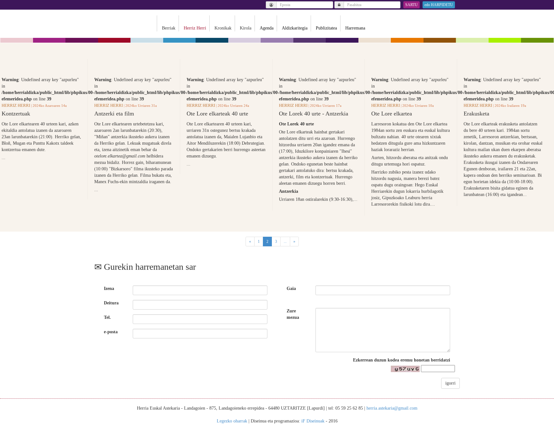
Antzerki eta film (114, 113)
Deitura (111, 303)
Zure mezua (293, 314)
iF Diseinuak (312, 421)
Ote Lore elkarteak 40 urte (217, 113)
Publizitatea (326, 28)
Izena (109, 288)
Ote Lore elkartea (391, 113)
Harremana (355, 28)
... (285, 241)
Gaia (291, 288)
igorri (450, 383)
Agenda (266, 28)
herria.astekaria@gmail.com (391, 408)
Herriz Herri (16, 105)
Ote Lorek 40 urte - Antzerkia (313, 113)
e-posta (111, 331)
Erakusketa (476, 113)
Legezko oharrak (232, 421)
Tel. (107, 317)
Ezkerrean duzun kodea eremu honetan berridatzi (401, 360)
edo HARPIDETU (438, 5)
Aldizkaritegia (294, 28)
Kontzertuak (16, 113)
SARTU (411, 5)
